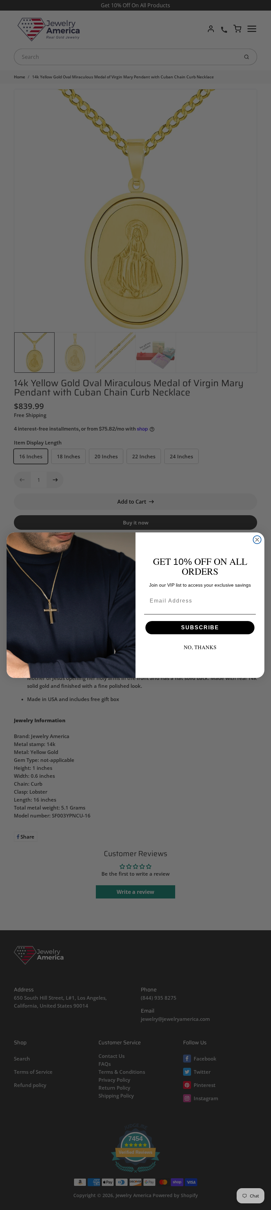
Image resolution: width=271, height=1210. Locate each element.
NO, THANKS (200, 647)
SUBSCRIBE (200, 627)
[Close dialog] (257, 540)
